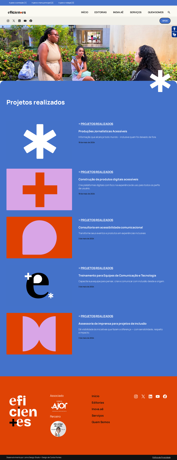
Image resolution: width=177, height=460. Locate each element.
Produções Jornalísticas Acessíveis (103, 131)
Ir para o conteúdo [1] (18, 3)
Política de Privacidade (161, 457)
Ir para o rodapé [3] (66, 3)
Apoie (165, 20)
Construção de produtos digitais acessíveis (108, 179)
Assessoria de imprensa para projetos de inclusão (112, 323)
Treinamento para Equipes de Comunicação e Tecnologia (117, 275)
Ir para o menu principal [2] (42, 3)
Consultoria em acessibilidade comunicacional (111, 227)
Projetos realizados (97, 124)
